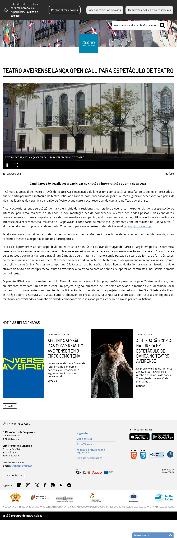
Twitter (37, 485)
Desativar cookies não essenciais (149, 10)
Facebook (45, 485)
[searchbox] (139, 25)
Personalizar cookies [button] (64, 10)
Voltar (11, 406)
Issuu (53, 485)
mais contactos (13, 475)
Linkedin (19, 485)
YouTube (61, 486)
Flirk (69, 485)
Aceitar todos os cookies (105, 10)
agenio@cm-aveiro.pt (138, 226)
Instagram (28, 485)
